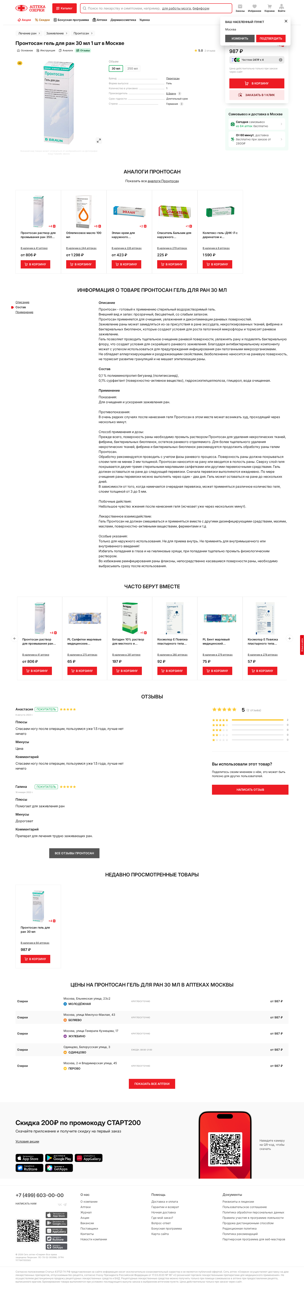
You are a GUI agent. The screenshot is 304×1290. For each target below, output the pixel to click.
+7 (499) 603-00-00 (40, 1195)
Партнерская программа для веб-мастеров (254, 1239)
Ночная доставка (163, 1212)
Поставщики (89, 1228)
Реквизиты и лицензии (238, 1201)
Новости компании (93, 1239)
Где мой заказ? (162, 1217)
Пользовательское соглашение (245, 1207)
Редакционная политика (240, 1228)
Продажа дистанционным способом (248, 1223)
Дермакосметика (123, 20)
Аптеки (102, 20)
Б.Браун (171, 93)
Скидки (44, 20)
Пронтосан (173, 78)
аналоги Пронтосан (163, 181)
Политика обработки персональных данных (253, 1212)
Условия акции (27, 1141)
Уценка (144, 20)
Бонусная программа (73, 20)
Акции (26, 20)
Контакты (87, 1234)
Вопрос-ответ (161, 1223)
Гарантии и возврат (165, 1207)
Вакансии (87, 1223)
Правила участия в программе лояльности (253, 1217)
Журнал (86, 1212)
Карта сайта (160, 1234)
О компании (88, 1201)
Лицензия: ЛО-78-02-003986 (42, 1257)
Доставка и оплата (164, 1201)
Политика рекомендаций (240, 1234)
